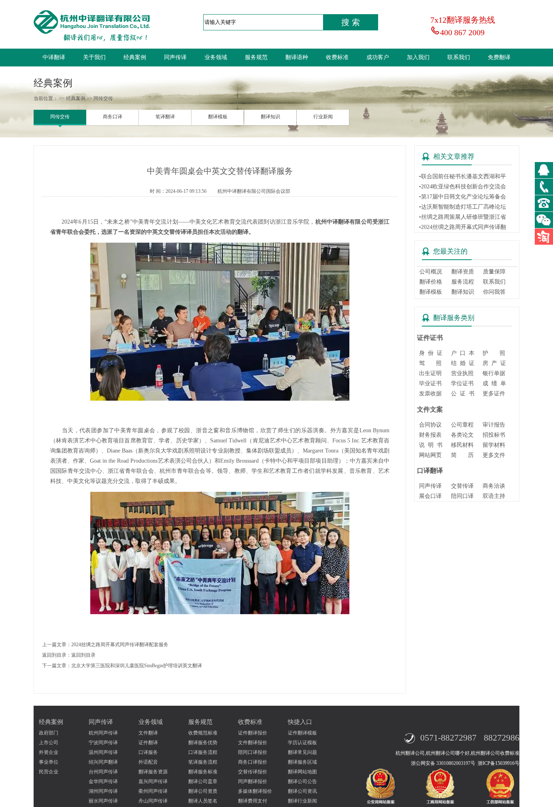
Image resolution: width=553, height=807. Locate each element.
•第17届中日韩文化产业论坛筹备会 (462, 197)
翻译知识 (270, 117)
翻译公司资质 (202, 791)
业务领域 (215, 57)
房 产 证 (494, 363)
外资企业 (48, 752)
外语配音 (148, 762)
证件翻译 (148, 742)
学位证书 (462, 383)
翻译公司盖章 (202, 781)
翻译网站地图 (302, 772)
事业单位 (48, 762)
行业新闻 (323, 117)
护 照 (494, 353)
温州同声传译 (103, 752)
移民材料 (462, 445)
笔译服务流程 (202, 762)
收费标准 (337, 57)
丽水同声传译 (103, 801)
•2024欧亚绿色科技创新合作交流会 (462, 187)
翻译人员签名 (202, 801)
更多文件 (494, 455)
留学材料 (494, 445)
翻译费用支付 (252, 801)
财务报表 (430, 435)
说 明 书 (430, 445)
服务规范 (256, 57)
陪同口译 (462, 496)
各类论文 (462, 435)
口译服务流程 (202, 752)
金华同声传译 (103, 781)
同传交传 (60, 117)
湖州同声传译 (103, 791)
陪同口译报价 (252, 752)
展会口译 (430, 496)
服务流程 (462, 282)
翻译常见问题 (302, 752)
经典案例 (134, 57)
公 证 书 (462, 394)
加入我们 (418, 57)
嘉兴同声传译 (153, 781)
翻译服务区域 (302, 762)
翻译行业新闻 (302, 801)
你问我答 (494, 292)
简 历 (462, 455)
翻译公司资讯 (302, 791)
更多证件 (494, 394)
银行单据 (494, 373)
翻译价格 (430, 282)
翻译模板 (218, 117)
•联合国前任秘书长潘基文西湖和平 (462, 176)
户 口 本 (462, 353)
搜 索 (350, 22)
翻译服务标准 (202, 772)
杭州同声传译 (103, 733)
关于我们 (94, 57)
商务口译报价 (252, 762)
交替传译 (462, 486)
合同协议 (430, 425)
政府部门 (48, 733)
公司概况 (430, 272)
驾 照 (430, 363)
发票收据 (430, 394)
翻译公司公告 (302, 781)
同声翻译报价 (252, 781)
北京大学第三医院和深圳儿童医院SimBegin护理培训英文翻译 (136, 665)
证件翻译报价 (252, 733)
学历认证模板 (302, 742)
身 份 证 (430, 353)
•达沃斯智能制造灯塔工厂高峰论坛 (462, 207)
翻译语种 (296, 57)
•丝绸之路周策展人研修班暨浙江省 (462, 217)
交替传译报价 (252, 772)
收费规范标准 (202, 733)
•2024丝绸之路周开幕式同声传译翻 (462, 227)
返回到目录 (83, 655)
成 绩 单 (494, 383)
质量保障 (494, 272)
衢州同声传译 (153, 791)
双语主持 (494, 496)
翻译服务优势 (202, 742)
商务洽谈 (494, 486)
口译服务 (148, 752)
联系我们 (458, 57)
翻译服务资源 (153, 772)
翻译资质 (462, 272)
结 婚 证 (462, 363)
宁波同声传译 (103, 742)
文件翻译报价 (252, 742)
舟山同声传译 (153, 801)
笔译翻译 (165, 117)
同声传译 (175, 57)
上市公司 (48, 742)
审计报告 (494, 425)
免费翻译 (499, 57)
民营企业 (48, 772)
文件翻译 (148, 733)
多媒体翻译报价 (255, 791)
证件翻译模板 (302, 733)
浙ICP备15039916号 (498, 763)
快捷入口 (300, 722)
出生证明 (430, 373)
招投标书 (494, 435)
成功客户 (377, 57)
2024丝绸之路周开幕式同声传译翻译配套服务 (119, 644)
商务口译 (112, 117)
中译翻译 (54, 57)
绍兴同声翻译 (103, 762)
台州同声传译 (103, 772)
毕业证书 (430, 383)
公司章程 (462, 425)
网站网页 (430, 455)
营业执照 (462, 373)
